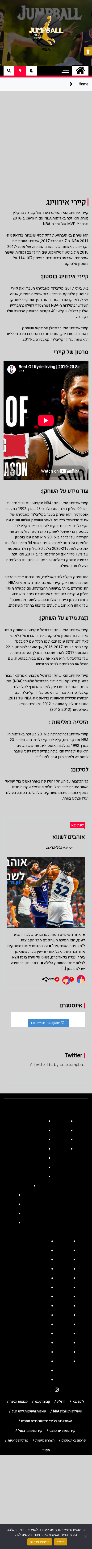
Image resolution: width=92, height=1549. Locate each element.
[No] (86, 1536)
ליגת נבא (77, 825)
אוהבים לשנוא (68, 837)
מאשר (61, 1542)
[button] (88, 51)
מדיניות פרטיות (40, 1542)
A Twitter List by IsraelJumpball (57, 1064)
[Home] (80, 71)
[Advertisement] (46, 139)
